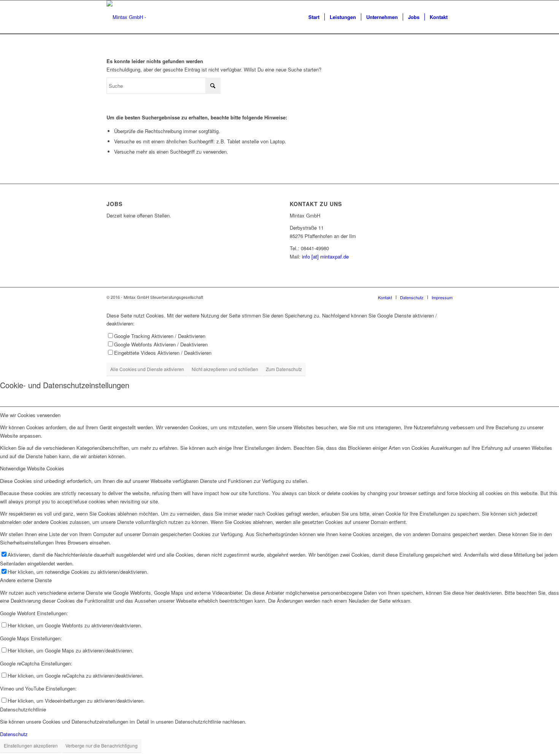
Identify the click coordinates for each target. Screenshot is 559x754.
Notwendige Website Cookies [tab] (32, 468)
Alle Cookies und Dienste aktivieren (147, 369)
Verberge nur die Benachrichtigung (101, 745)
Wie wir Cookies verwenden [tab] (30, 415)
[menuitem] (313, 17)
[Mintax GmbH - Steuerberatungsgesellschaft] (156, 17)
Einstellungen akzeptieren (31, 745)
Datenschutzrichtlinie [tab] (23, 709)
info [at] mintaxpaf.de (325, 256)
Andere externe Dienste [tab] (26, 580)
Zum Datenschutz (284, 369)
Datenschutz (14, 734)
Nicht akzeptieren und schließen (225, 369)
